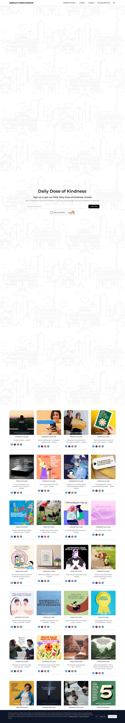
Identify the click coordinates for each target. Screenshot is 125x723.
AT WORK (91, 2)
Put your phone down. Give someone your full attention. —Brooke (21, 486)
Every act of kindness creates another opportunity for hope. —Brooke (103, 576)
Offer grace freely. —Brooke (103, 530)
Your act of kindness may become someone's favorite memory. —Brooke (22, 576)
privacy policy (73, 716)
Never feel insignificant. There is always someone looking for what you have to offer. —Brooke (103, 667)
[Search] (114, 2)
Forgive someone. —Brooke (21, 440)
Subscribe (93, 206)
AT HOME (81, 2)
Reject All (103, 716)
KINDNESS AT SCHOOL (69, 2)
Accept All (112, 716)
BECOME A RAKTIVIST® (104, 2)
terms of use (84, 716)
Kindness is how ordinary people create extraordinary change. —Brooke (76, 486)
